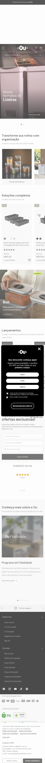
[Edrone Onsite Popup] (22, 381)
